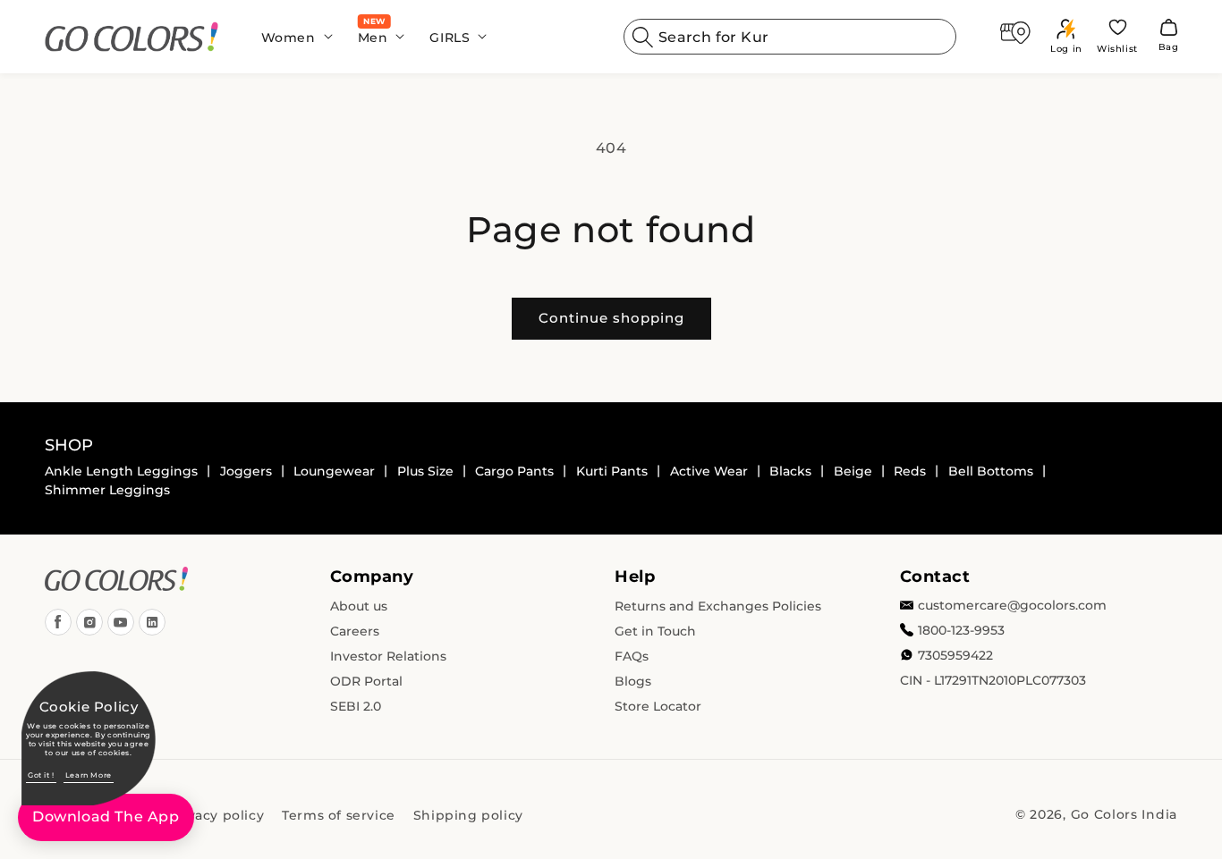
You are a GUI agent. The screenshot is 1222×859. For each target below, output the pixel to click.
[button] (291, 36)
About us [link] (358, 606)
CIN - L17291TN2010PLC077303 (993, 680)
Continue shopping (611, 317)
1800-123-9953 (961, 630)
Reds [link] (910, 471)
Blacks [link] (790, 471)
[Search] (643, 37)
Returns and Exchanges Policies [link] (718, 606)
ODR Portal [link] (366, 681)
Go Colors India (1124, 814)
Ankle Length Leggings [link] (121, 471)
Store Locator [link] (658, 706)
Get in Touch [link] (655, 631)
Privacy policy (216, 815)
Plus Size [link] (425, 471)
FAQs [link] (632, 656)
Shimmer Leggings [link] (107, 490)
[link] (131, 37)
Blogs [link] (633, 681)
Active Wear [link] (709, 471)
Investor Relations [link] (388, 656)
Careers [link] (354, 631)
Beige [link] (853, 471)
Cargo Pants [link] (514, 471)
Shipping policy (468, 815)
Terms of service (338, 815)
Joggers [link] (246, 471)
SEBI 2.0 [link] (355, 706)
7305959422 (955, 655)
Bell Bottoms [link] (990, 471)
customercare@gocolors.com (1012, 605)
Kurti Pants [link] (612, 471)
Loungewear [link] (334, 471)
